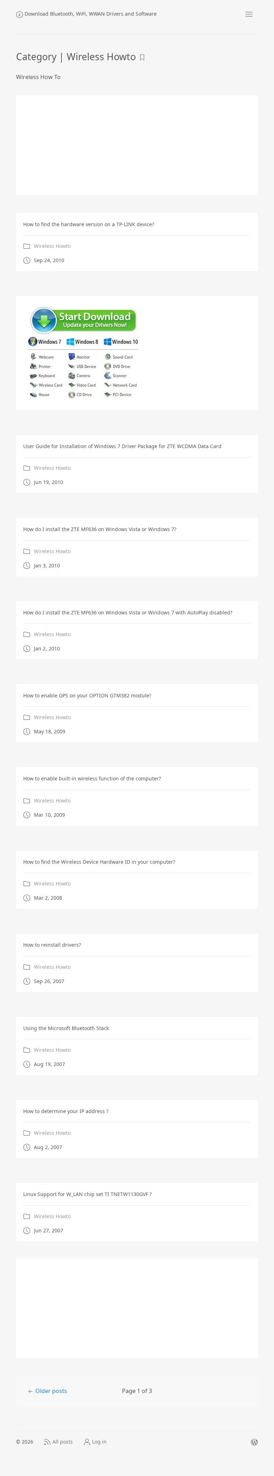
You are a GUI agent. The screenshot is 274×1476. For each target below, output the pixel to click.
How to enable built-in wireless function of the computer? (92, 778)
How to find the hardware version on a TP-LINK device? (88, 224)
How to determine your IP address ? (65, 1111)
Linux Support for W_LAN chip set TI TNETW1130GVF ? (87, 1194)
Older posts (51, 1391)
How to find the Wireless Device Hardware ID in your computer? (99, 861)
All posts (62, 1441)
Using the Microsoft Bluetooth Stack (66, 1028)
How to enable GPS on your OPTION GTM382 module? (87, 695)
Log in (99, 1441)
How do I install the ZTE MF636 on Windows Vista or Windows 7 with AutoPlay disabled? (127, 612)
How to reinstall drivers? (52, 944)
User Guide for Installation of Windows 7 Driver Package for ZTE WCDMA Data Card (122, 446)
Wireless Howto (52, 246)
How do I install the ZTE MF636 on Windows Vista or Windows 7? (99, 529)
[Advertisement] (137, 145)
